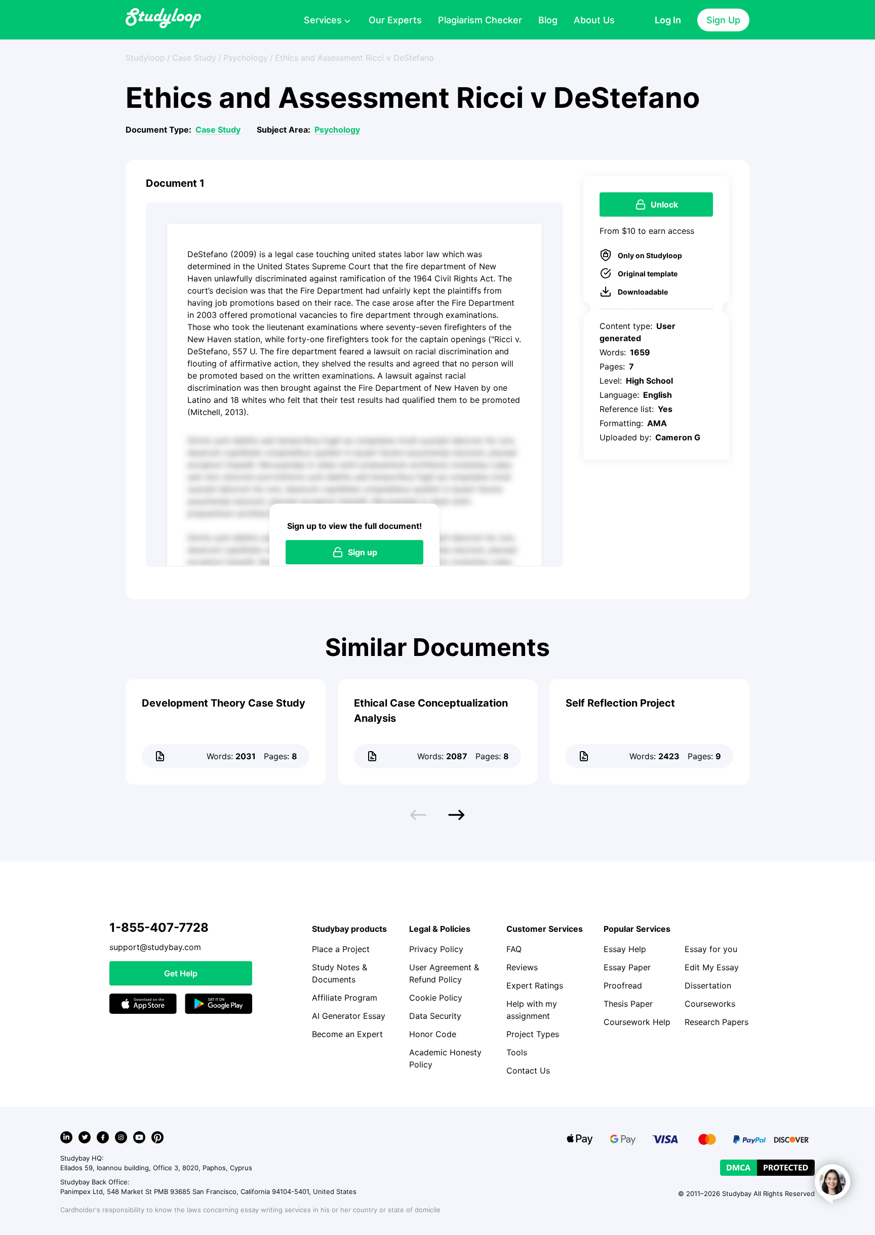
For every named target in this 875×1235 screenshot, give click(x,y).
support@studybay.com (155, 947)
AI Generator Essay (348, 1016)
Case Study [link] (194, 58)
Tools (516, 1052)
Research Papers (716, 1022)
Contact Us (528, 1070)
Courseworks (710, 1004)
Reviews (522, 967)
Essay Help (625, 949)
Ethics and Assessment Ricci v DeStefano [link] (354, 58)
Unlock (664, 204)
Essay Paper (627, 967)
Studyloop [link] (145, 58)
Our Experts (395, 20)
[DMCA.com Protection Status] (767, 1168)
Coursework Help (637, 1022)
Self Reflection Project (620, 703)
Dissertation (708, 985)
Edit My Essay (712, 967)
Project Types (532, 1034)
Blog (548, 20)
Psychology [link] (245, 58)
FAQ (514, 949)
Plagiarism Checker (480, 20)
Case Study (218, 130)
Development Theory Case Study (223, 703)
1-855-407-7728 (159, 927)
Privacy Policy (436, 949)
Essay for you (711, 949)
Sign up (362, 552)
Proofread (623, 985)
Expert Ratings (534, 985)
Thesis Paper (628, 1004)
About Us (594, 20)
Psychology (337, 130)
